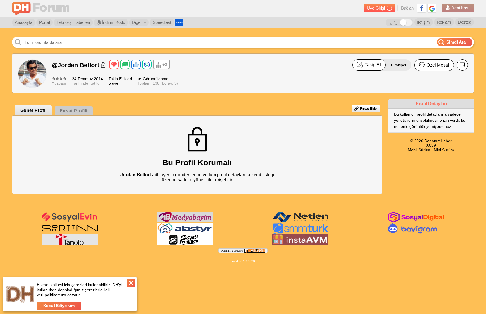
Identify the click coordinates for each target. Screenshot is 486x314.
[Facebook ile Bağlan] (421, 8)
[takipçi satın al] (70, 221)
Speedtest (162, 22)
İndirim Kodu (113, 22)
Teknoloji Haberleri (73, 22)
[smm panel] (185, 221)
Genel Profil (33, 110)
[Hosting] (300, 221)
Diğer (137, 22)
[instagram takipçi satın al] (416, 221)
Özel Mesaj (438, 65)
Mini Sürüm (444, 150)
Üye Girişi (376, 8)
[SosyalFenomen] (185, 243)
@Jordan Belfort (76, 65)
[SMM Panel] (300, 232)
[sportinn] (70, 232)
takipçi (398, 65)
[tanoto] (70, 243)
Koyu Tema (393, 22)
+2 (164, 64)
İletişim (423, 22)
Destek (464, 22)
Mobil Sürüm (419, 150)
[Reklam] (179, 22)
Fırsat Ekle (368, 108)
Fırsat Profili (73, 111)
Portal (44, 22)
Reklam (444, 22)
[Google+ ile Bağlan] (432, 8)
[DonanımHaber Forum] (42, 8)
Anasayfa (23, 22)
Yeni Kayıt (461, 7)
